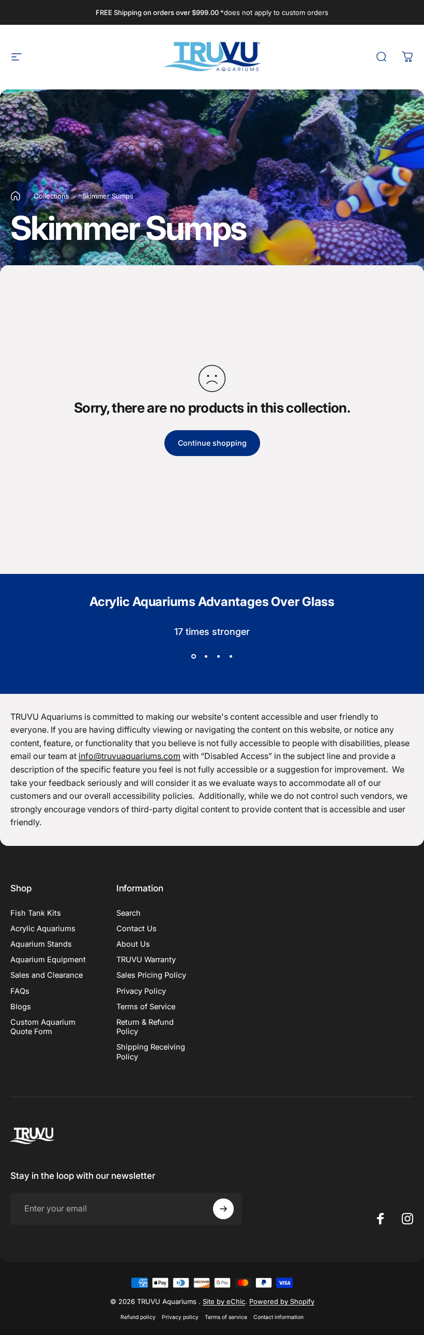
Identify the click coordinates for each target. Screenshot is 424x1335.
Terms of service (226, 1317)
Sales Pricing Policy (151, 975)
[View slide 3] (218, 656)
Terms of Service (145, 1006)
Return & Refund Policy (145, 1027)
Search (128, 913)
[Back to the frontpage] (15, 196)
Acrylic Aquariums (42, 928)
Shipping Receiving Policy (150, 1051)
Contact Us (136, 928)
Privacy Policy (141, 991)
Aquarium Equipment (48, 959)
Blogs (20, 1006)
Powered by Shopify (281, 1301)
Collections (51, 196)
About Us (133, 944)
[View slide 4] (230, 656)
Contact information (278, 1317)
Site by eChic (224, 1301)
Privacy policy (180, 1317)
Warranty (146, 959)
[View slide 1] (193, 656)
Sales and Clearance (46, 975)
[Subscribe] (223, 1209)
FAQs (19, 991)
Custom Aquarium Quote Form (42, 1027)
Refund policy (138, 1317)
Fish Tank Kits (35, 913)
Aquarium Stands (41, 944)
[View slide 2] (206, 656)
